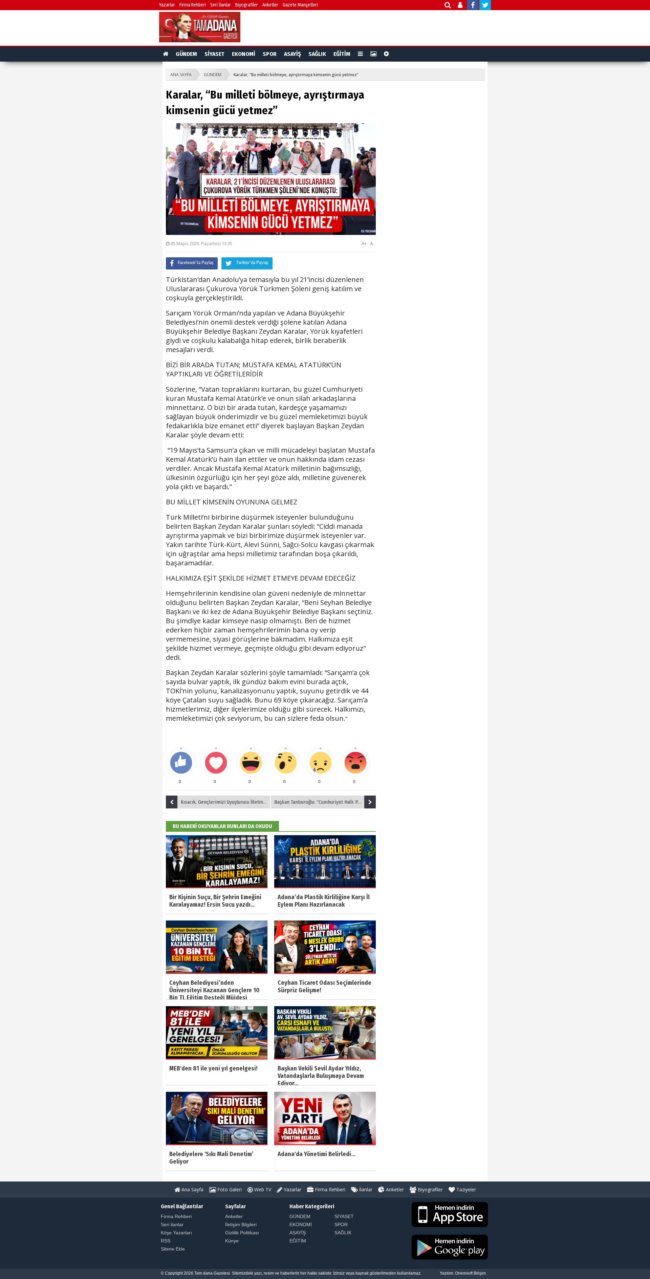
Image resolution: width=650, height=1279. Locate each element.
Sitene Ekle (173, 1249)
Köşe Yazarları (176, 1232)
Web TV (262, 1189)
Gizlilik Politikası (242, 1232)
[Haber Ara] (448, 6)
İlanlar (365, 1189)
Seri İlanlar (220, 5)
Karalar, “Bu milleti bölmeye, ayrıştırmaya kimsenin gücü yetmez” (296, 75)
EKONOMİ (243, 54)
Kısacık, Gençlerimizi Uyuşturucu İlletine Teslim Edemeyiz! (226, 802)
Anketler (270, 5)
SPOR (270, 54)
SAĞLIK (317, 54)
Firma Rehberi (192, 5)
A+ (364, 243)
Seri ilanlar (172, 1224)
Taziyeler (465, 1189)
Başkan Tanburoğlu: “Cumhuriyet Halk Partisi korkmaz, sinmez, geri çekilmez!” (325, 802)
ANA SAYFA (181, 75)
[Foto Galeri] (373, 54)
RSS (165, 1240)
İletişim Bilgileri (241, 1224)
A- (372, 243)
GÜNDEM (186, 54)
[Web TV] (386, 54)
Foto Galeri (229, 1189)
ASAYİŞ (292, 54)
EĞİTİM (341, 54)
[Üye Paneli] (460, 6)
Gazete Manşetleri (300, 5)
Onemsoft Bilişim (470, 1273)
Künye (232, 1240)
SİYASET (214, 54)
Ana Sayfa (191, 1189)
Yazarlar (167, 5)
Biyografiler (246, 5)
